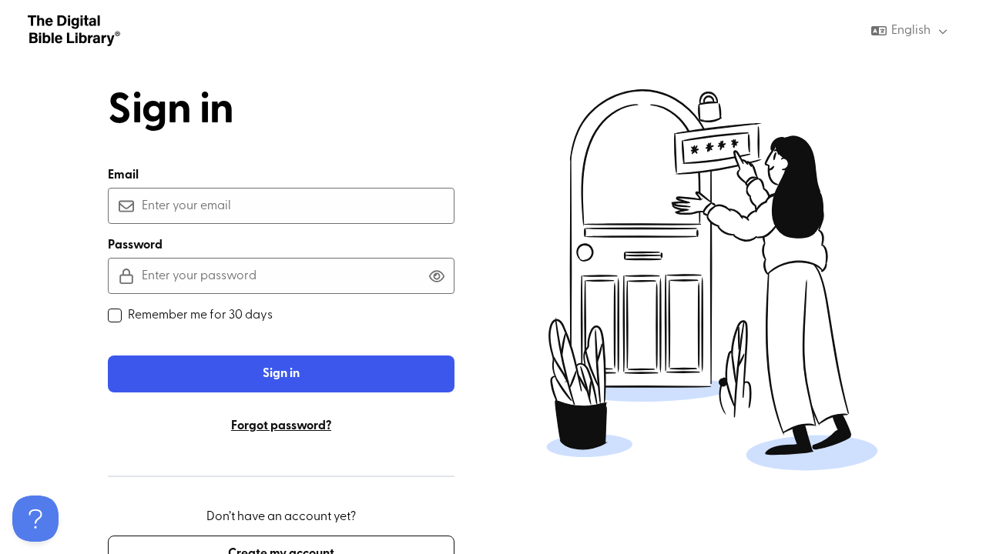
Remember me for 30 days (200, 315)
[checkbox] (115, 315)
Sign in (281, 374)
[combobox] (911, 30)
